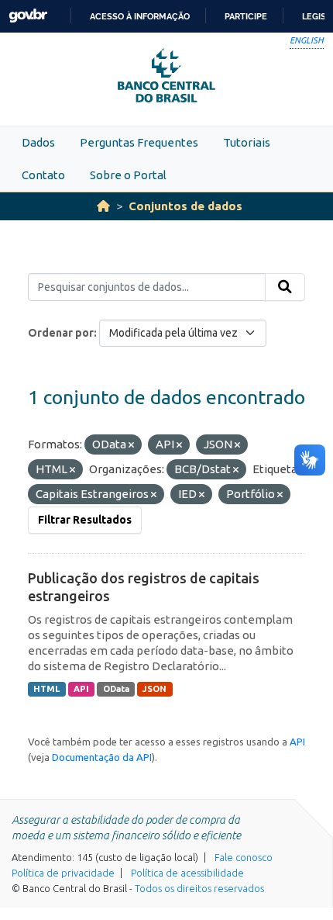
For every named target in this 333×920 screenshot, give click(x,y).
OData (116, 688)
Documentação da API (102, 757)
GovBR (28, 16)
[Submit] (285, 287)
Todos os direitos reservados (199, 888)
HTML (46, 688)
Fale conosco (244, 857)
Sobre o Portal (128, 175)
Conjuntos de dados (185, 206)
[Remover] (131, 445)
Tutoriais (246, 142)
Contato (43, 175)
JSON (154, 688)
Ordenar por (61, 333)
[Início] (103, 206)
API (81, 688)
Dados (38, 142)
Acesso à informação (140, 16)
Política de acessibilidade (187, 872)
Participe (246, 16)
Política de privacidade (63, 872)
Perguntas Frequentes (139, 142)
